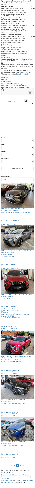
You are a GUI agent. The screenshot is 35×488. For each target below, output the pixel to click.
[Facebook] (1, 487)
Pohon (3, 151)
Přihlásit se (15, 83)
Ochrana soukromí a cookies (9, 477)
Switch (32, 8)
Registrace (8, 83)
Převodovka (5, 158)
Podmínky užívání (25, 477)
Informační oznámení (7, 480)
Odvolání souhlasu (20, 480)
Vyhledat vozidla (17, 168)
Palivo (3, 145)
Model (3, 138)
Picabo (3, 472)
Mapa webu (5, 479)
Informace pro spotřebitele (20, 475)
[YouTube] (2, 487)
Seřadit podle (5, 176)
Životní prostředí (6, 475)
